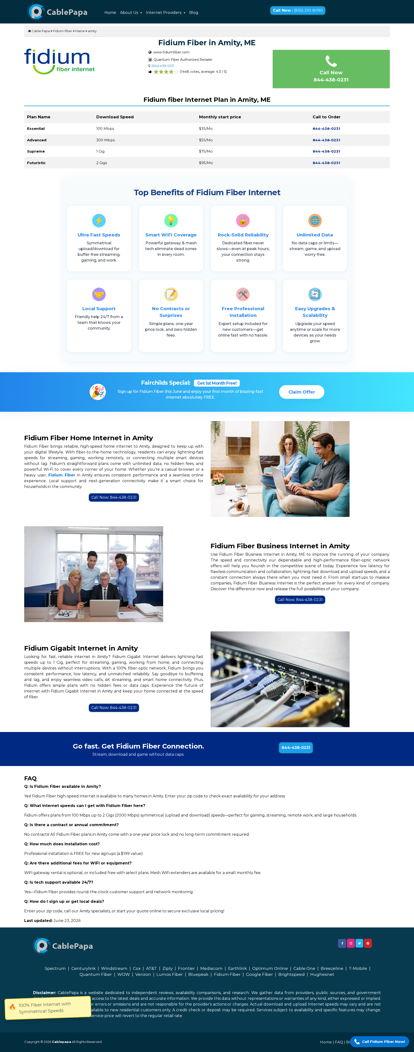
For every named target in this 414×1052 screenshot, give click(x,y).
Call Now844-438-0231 (331, 76)
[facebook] (342, 943)
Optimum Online (270, 968)
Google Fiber (259, 974)
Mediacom (211, 968)
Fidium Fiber (227, 974)
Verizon (143, 974)
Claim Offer (301, 392)
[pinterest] (368, 943)
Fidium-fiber (62, 31)
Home (110, 12)
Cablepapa (61, 1042)
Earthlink (237, 968)
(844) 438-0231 (162, 66)
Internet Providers (164, 12)
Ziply (167, 968)
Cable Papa (40, 31)
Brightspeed (291, 974)
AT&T (151, 968)
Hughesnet (322, 974)
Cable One (304, 968)
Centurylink (83, 968)
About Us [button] (129, 12)
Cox (137, 968)
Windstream (114, 968)
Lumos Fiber (169, 974)
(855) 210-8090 (298, 10)
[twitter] (359, 943)
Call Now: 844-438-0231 (114, 497)
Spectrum (55, 968)
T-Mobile (358, 968)
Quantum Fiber (96, 974)
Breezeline (332, 968)
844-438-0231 (296, 747)
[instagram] (351, 943)
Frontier (186, 968)
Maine (80, 31)
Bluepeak (198, 974)
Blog (193, 12)
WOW (123, 974)
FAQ (339, 1042)
